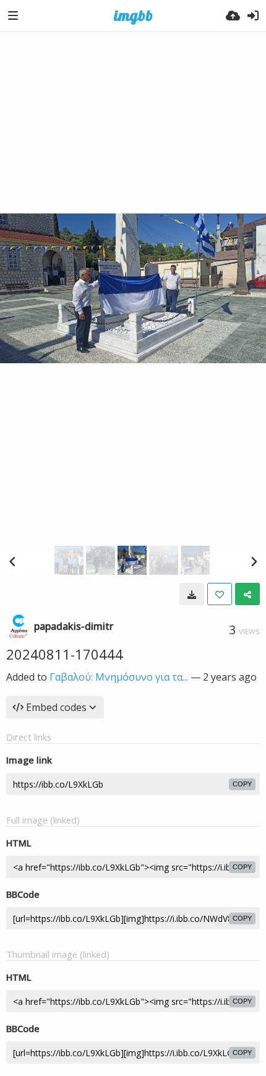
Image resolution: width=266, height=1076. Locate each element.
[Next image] (253, 561)
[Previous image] (12, 561)
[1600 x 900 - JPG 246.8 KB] (191, 594)
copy (242, 784)
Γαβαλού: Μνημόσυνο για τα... (118, 677)
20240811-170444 (64, 654)
